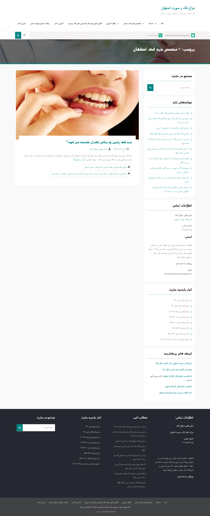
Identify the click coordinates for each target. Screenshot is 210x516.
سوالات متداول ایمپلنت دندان (40, 24)
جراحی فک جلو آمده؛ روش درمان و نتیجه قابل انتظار (169, 134)
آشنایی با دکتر (58, 24)
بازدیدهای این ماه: (182, 317)
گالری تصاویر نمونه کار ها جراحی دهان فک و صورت (85, 24)
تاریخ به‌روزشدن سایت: (180, 339)
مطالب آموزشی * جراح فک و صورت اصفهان (98, 167)
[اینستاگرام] (24, 35)
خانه (162, 24)
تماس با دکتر (21, 24)
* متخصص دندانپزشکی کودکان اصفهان (177, 376)
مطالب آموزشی (111, 24)
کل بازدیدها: (184, 328)
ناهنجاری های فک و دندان (132, 24)
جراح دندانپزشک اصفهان (168, 393)
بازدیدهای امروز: (182, 300)
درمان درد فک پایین (91, 174)
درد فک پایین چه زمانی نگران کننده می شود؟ (98, 143)
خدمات (151, 24)
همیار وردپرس (99, 512)
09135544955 (152, 36)
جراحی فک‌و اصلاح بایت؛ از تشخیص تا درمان (172, 128)
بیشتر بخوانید (79, 160)
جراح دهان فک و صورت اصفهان (181, 432)
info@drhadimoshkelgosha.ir (177, 36)
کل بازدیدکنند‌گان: (181, 334)
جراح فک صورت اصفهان (183, 219)
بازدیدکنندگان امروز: (181, 306)
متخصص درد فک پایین (59, 174)
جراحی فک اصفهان (120, 167)
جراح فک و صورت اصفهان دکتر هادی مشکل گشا (173, 363)
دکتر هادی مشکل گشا (98, 149)
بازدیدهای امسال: (182, 323)
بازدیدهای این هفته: (181, 312)
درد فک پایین (103, 174)
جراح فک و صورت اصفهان (178, 8)
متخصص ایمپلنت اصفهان (76, 174)
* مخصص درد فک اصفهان (118, 174)
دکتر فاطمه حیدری (184, 393)
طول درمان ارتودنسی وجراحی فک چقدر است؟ (172, 113)
